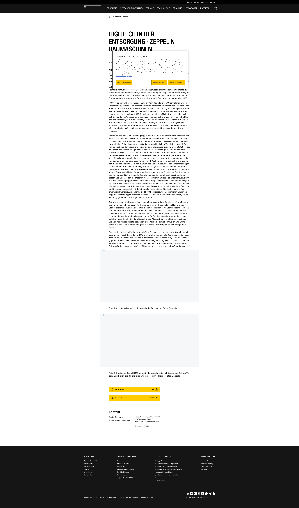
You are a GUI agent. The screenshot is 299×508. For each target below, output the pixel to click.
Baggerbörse (160, 461)
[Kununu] (214, 493)
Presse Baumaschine (125, 469)
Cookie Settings (159, 82)
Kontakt (212, 2)
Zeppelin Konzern (146, 498)
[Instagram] (195, 493)
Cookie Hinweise (100, 498)
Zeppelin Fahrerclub (125, 478)
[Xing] (210, 493)
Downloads (88, 464)
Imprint (129, 76)
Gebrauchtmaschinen (164, 472)
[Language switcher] (215, 8)
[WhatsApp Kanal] (206, 493)
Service (158, 478)
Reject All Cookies (124, 82)
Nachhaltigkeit (123, 472)
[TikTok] (202, 493)
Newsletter (88, 475)
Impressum (88, 498)
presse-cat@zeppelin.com (119, 421)
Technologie (160, 481)
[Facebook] (191, 493)
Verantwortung (207, 464)
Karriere (120, 461)
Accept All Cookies (176, 82)
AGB (120, 498)
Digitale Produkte (192, 2)
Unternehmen (122, 475)
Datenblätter (89, 467)
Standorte (191, 8)
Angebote (204, 2)
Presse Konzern (207, 461)
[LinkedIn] (187, 493)
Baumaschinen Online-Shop (166, 467)
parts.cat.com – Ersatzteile (166, 475)
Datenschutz (112, 498)
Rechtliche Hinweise (130, 498)
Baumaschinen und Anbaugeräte (168, 469)
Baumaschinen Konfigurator (166, 464)
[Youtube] (199, 493)
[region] (150, 70)
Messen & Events (124, 464)
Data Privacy (121, 76)
